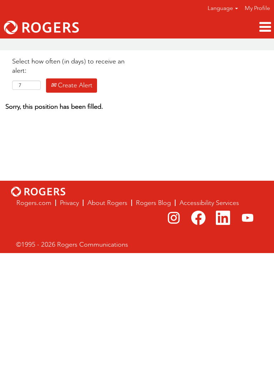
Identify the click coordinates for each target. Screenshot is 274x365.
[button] (182, 27)
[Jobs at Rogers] (41, 27)
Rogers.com (33, 203)
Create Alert (74, 85)
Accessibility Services (209, 203)
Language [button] (221, 8)
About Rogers (107, 203)
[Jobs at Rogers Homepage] (38, 191)
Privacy (69, 203)
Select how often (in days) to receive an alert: (68, 65)
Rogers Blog (153, 203)
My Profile (257, 8)
